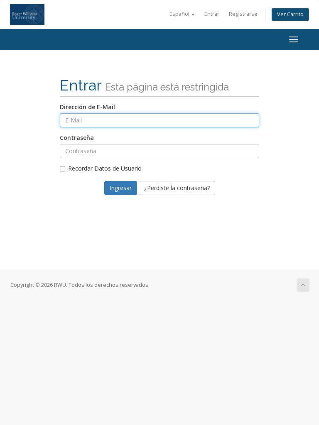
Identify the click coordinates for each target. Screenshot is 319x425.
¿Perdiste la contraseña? (177, 188)
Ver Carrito (290, 14)
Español (180, 13)
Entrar (211, 13)
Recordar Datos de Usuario (105, 168)
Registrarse (243, 13)
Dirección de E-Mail (87, 107)
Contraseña (77, 138)
